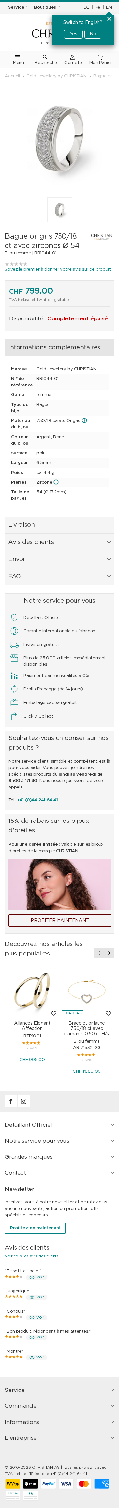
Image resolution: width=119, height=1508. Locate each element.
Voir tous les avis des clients (31, 1256)
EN (109, 7)
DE (86, 7)
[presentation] (99, 953)
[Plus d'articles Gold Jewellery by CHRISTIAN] (97, 237)
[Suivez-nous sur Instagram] (24, 1106)
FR (97, 7)
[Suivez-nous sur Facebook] (11, 1106)
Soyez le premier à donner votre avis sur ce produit (58, 269)
